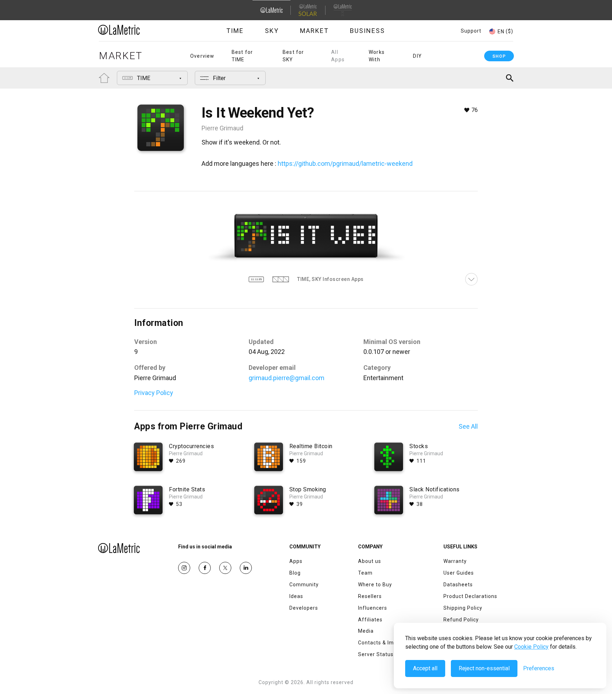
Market (314, 30)
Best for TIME (242, 55)
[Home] (138, 30)
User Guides (458, 573)
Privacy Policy (153, 392)
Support (471, 31)
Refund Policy (461, 619)
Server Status (375, 654)
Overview (202, 56)
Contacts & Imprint (382, 642)
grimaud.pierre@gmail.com (286, 378)
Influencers (372, 608)
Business (367, 30)
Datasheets (458, 584)
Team (365, 573)
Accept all (425, 668)
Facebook (205, 568)
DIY (417, 56)
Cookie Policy (531, 646)
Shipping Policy (462, 608)
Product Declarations (470, 596)
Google (246, 568)
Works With (377, 55)
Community (304, 584)
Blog (295, 573)
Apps (295, 561)
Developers (303, 608)
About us (369, 561)
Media (366, 631)
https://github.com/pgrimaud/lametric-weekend (345, 163)
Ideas (296, 596)
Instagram (184, 568)
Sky (272, 30)
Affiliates (370, 619)
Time (235, 30)
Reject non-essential (484, 668)
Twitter (225, 568)
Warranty (455, 561)
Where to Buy (375, 584)
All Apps (338, 55)
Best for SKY (293, 55)
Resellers (370, 596)
